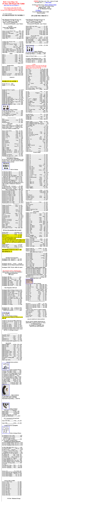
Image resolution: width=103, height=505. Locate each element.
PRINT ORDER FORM (50, 4)
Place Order (48, 2)
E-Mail (38, 10)
